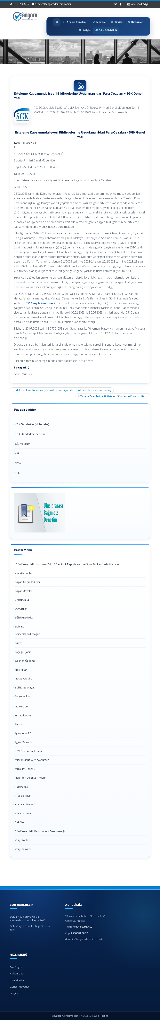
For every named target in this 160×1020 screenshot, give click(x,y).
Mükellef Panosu (25, 769)
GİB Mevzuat (22, 443)
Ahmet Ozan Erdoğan (27, 634)
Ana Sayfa (16, 967)
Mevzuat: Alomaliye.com (65, 1015)
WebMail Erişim (140, 4)
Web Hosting (101, 1015)
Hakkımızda (17, 973)
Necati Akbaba (23, 678)
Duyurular (21, 608)
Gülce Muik (21, 706)
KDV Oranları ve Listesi (28, 751)
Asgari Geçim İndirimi (27, 582)
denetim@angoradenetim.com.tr (53, 4)
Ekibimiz (20, 626)
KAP (17, 453)
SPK (17, 473)
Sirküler (19, 822)
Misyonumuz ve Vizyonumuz (32, 760)
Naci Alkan (21, 669)
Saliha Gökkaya (24, 687)
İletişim (19, 724)
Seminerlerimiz (24, 813)
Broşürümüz (22, 599)
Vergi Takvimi (23, 849)
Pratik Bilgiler (22, 795)
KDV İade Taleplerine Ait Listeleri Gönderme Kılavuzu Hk (112, 396)
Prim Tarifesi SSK (25, 804)
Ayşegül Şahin (23, 652)
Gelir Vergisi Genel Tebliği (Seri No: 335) (30, 927)
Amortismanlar (23, 573)
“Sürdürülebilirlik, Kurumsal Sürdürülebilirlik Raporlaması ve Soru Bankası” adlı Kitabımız (67, 564)
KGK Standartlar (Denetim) (30, 434)
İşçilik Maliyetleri (24, 742)
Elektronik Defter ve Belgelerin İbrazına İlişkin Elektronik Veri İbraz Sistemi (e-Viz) (62, 390)
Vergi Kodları (22, 840)
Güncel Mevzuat (19, 986)
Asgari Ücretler (23, 591)
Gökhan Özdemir (25, 660)
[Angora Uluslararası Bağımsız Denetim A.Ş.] (25, 16)
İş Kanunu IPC (23, 733)
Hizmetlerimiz (23, 715)
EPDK (18, 463)
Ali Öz (18, 643)
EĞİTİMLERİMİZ (24, 617)
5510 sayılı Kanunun (39, 303)
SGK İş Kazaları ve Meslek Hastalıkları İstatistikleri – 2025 (27, 918)
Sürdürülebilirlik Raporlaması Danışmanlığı (40, 831)
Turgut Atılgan (23, 696)
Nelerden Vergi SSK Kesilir (30, 777)
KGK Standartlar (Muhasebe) (32, 424)
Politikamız (21, 786)
